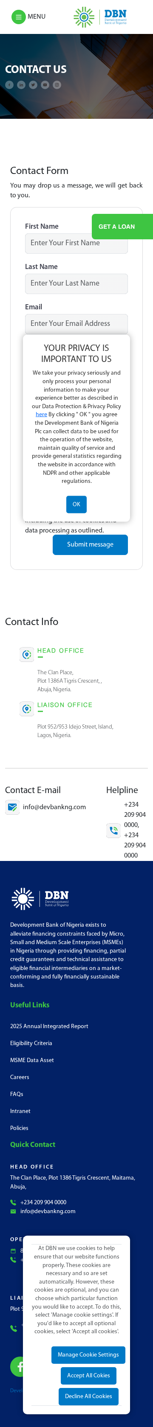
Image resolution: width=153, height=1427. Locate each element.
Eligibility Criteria (31, 1043)
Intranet (20, 1111)
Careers (19, 1077)
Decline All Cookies (88, 1396)
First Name (42, 226)
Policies (19, 1128)
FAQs (16, 1094)
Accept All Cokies (88, 1376)
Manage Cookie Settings (88, 1355)
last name (41, 267)
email (33, 307)
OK (76, 504)
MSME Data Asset (32, 1060)
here (41, 415)
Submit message (90, 544)
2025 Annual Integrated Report (49, 1026)
